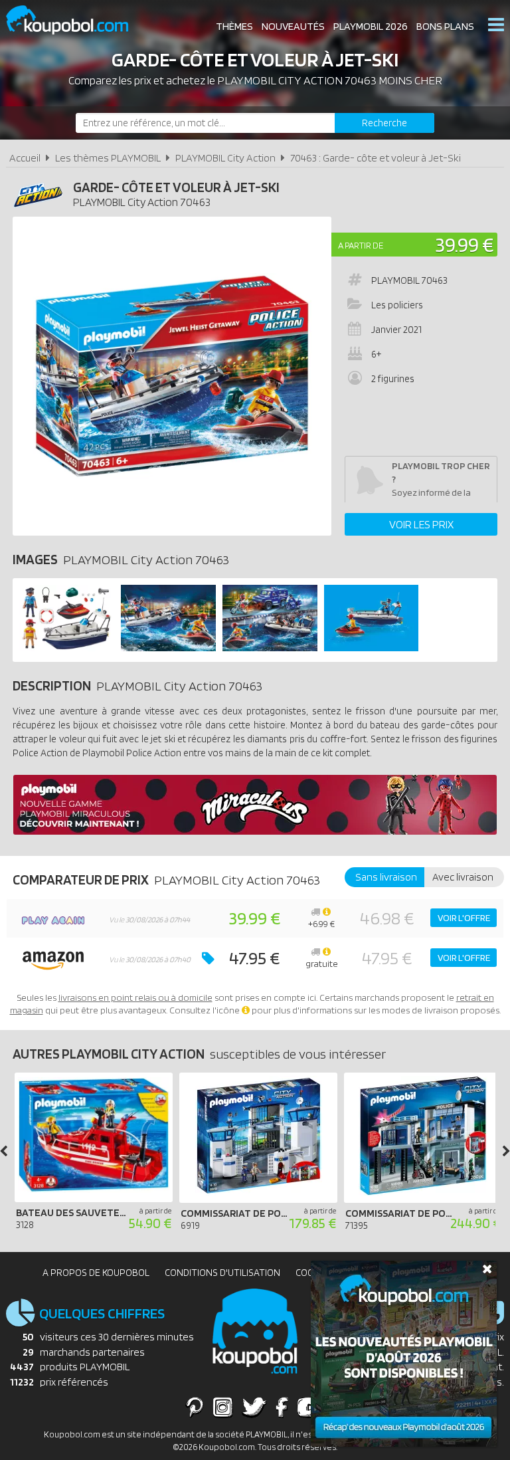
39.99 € (464, 244)
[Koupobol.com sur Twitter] (254, 1406)
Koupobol (75, 20)
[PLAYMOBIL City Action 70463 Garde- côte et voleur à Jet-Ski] (66, 647)
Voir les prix (421, 524)
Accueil (25, 158)
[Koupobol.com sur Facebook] (282, 1406)
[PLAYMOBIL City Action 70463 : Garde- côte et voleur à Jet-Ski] (172, 376)
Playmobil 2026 (370, 26)
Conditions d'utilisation (222, 1273)
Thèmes (234, 26)
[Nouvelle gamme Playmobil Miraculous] (255, 831)
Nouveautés (293, 26)
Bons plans (445, 26)
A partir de (360, 245)
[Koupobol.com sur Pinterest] (194, 1406)
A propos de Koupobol (95, 1273)
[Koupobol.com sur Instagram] (222, 1406)
